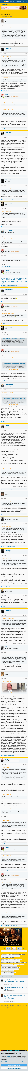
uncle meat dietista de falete (7, 974)
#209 (26, 275)
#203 (26, 99)
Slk (4, 999)
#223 (26, 764)
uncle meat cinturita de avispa (7, 970)
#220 (26, 615)
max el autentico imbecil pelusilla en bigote (10, 967)
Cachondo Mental (7, 983)
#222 (26, 678)
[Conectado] (3, 97)
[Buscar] (26, 1)
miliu (3, 16)
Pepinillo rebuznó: (6, 188)
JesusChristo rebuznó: (7, 102)
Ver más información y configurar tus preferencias (14, 1061)
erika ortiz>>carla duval (19, 964)
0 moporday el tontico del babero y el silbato (10, 955)
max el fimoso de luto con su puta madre (9, 969)
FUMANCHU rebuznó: (6, 109)
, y (10, 199)
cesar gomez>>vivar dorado (7, 964)
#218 (26, 555)
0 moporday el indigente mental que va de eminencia (13, 954)
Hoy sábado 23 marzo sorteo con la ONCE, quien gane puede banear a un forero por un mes (15, 996)
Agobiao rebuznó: (6, 526)
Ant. (9, 948)
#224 (26, 852)
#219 (26, 595)
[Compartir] (24, 25)
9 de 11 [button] (14, 948)
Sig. (19, 948)
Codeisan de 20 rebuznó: (7, 313)
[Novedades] (23, 1)
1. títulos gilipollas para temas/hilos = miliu (10, 962)
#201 (26, 25)
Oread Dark (6, 990)
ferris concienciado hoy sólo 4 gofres (8, 965)
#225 (26, 879)
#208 (26, 255)
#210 (26, 294)
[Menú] (2, 1)
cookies (8, 1056)
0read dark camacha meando (7, 957)
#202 (26, 53)
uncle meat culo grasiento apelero (8, 972)
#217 (26, 523)
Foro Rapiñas (14, 983)
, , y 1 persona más (12, 175)
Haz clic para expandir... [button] (14, 369)
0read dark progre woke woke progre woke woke (11, 959)
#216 (26, 498)
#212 (26, 332)
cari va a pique (23, 962)
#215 (26, 430)
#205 (26, 185)
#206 (26, 208)
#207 (26, 236)
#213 (26, 355)
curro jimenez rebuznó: (7, 238)
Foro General (12, 990)
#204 (26, 137)
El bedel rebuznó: (5, 28)
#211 (26, 310)
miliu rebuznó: (5, 77)
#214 (26, 389)
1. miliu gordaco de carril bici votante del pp (10, 960)
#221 (26, 652)
